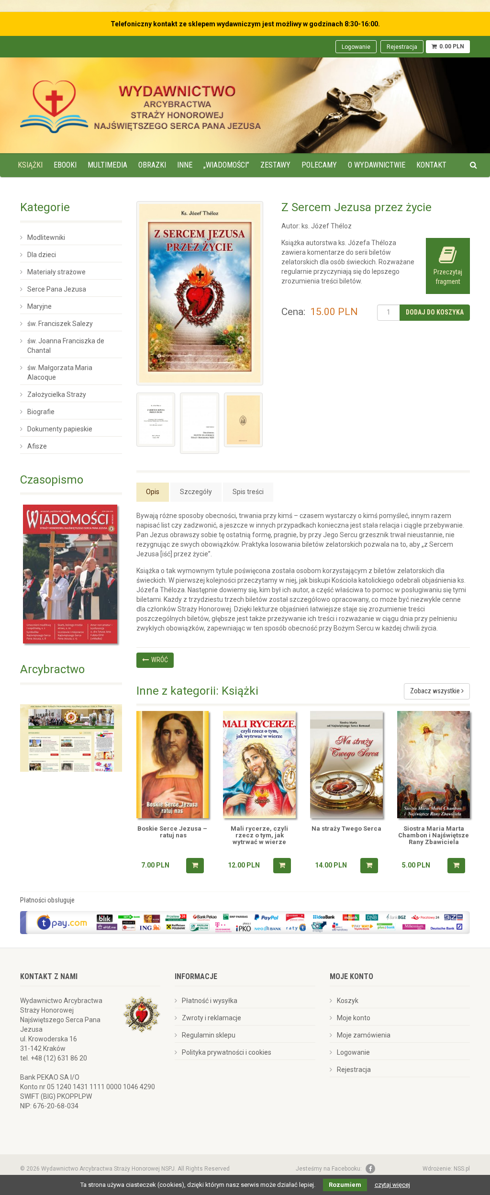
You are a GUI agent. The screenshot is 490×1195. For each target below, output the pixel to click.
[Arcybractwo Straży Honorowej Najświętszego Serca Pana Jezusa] (71, 737)
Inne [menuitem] (184, 164)
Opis (152, 492)
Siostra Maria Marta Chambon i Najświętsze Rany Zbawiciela (433, 835)
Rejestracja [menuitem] (402, 47)
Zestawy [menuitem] (275, 164)
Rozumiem (345, 1184)
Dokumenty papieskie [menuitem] (59, 429)
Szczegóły (196, 492)
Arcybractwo (52, 669)
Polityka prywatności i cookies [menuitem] (226, 1052)
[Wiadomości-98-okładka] (71, 574)
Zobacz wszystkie (435, 691)
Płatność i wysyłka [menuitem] (209, 1000)
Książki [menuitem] (30, 164)
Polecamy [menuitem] (319, 164)
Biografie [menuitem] (41, 412)
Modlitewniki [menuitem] (46, 237)
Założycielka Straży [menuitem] (56, 394)
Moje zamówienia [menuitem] (363, 1035)
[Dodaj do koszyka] (195, 865)
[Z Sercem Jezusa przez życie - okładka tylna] (243, 420)
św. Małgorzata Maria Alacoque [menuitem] (59, 372)
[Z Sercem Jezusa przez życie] (199, 293)
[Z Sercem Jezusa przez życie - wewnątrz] (199, 423)
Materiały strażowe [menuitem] (56, 272)
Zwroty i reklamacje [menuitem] (211, 1018)
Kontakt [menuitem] (431, 164)
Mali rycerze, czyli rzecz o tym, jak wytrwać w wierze (259, 835)
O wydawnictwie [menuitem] (376, 164)
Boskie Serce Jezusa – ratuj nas (172, 832)
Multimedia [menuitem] (107, 164)
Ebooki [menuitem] (65, 164)
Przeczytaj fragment (448, 276)
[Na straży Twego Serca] (346, 764)
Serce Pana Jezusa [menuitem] (56, 289)
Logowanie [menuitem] (356, 47)
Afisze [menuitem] (37, 446)
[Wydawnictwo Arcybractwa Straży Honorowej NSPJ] (140, 104)
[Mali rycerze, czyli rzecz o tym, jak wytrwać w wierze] (259, 764)
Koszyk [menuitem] (347, 1000)
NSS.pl (462, 1168)
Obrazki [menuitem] (152, 164)
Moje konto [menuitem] (353, 1018)
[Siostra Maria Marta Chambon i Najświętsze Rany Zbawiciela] (433, 764)
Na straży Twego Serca (346, 828)
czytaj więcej (392, 1184)
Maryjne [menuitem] (39, 306)
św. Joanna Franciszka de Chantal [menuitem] (65, 345)
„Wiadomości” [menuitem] (226, 164)
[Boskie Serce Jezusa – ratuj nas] (172, 764)
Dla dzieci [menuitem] (41, 255)
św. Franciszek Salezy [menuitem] (60, 323)
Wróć (159, 660)
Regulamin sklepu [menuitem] (208, 1035)
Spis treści (248, 492)
